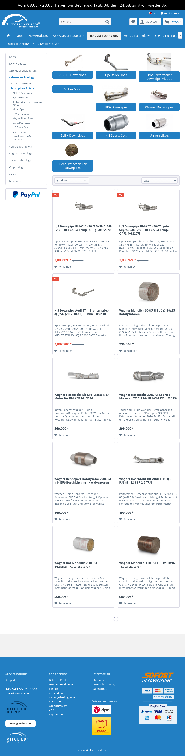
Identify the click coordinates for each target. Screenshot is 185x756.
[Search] (107, 21)
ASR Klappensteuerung (23, 70)
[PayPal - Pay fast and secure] (26, 194)
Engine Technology (20, 153)
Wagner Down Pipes (23, 118)
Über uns (98, 680)
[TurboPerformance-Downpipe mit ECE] (159, 62)
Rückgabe (55, 701)
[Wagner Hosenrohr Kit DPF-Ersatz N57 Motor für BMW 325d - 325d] (83, 376)
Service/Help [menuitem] (171, 13)
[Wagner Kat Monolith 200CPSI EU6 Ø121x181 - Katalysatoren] (83, 544)
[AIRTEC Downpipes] (72, 62)
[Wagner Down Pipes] (159, 94)
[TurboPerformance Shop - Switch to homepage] (21, 21)
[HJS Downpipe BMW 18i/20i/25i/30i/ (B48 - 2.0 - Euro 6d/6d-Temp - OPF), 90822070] (83, 207)
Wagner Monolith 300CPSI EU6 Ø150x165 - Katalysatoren (147, 565)
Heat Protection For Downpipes (22, 138)
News (12, 56)
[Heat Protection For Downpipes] (72, 151)
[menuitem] (85, 21)
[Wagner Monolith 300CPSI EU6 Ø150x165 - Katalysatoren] (148, 544)
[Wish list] (133, 21)
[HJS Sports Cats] (116, 123)
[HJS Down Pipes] (116, 62)
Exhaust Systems (21, 83)
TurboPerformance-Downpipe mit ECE (28, 103)
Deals (12, 174)
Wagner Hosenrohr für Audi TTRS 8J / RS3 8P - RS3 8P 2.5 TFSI (145, 480)
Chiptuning (16, 167)
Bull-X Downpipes (21, 122)
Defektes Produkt (59, 680)
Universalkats (20, 131)
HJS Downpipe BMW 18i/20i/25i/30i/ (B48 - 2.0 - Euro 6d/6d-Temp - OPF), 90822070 (83, 228)
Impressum (56, 714)
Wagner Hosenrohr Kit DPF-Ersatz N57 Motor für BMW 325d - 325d (81, 396)
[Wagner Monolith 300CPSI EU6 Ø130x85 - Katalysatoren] (148, 291)
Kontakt (53, 688)
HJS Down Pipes (21, 97)
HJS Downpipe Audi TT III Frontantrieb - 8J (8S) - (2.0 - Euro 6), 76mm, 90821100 (82, 312)
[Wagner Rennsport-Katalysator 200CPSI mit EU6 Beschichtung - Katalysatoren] (83, 460)
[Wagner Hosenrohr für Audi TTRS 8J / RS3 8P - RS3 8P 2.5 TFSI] (148, 460)
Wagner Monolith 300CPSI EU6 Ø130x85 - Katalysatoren (148, 312)
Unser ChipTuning (103, 684)
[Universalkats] (159, 123)
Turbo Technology (20, 160)
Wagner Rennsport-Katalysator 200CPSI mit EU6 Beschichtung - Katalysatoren (82, 480)
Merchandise (17, 181)
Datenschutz (100, 688)
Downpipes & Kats (22, 88)
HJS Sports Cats (20, 127)
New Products (17, 63)
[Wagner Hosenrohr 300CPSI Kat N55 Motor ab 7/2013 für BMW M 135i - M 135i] (148, 376)
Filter (63, 180)
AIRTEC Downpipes (22, 93)
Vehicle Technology (20, 146)
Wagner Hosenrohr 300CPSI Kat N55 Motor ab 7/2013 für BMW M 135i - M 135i (148, 396)
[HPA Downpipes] (116, 94)
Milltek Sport (19, 109)
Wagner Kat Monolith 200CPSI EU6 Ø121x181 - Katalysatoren (78, 565)
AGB (51, 710)
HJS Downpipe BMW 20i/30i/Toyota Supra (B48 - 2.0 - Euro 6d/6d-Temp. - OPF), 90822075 (144, 229)
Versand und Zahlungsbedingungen (62, 695)
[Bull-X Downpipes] (72, 123)
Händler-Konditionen (61, 684)
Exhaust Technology (21, 77)
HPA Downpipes (21, 113)
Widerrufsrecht (58, 706)
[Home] (9, 36)
